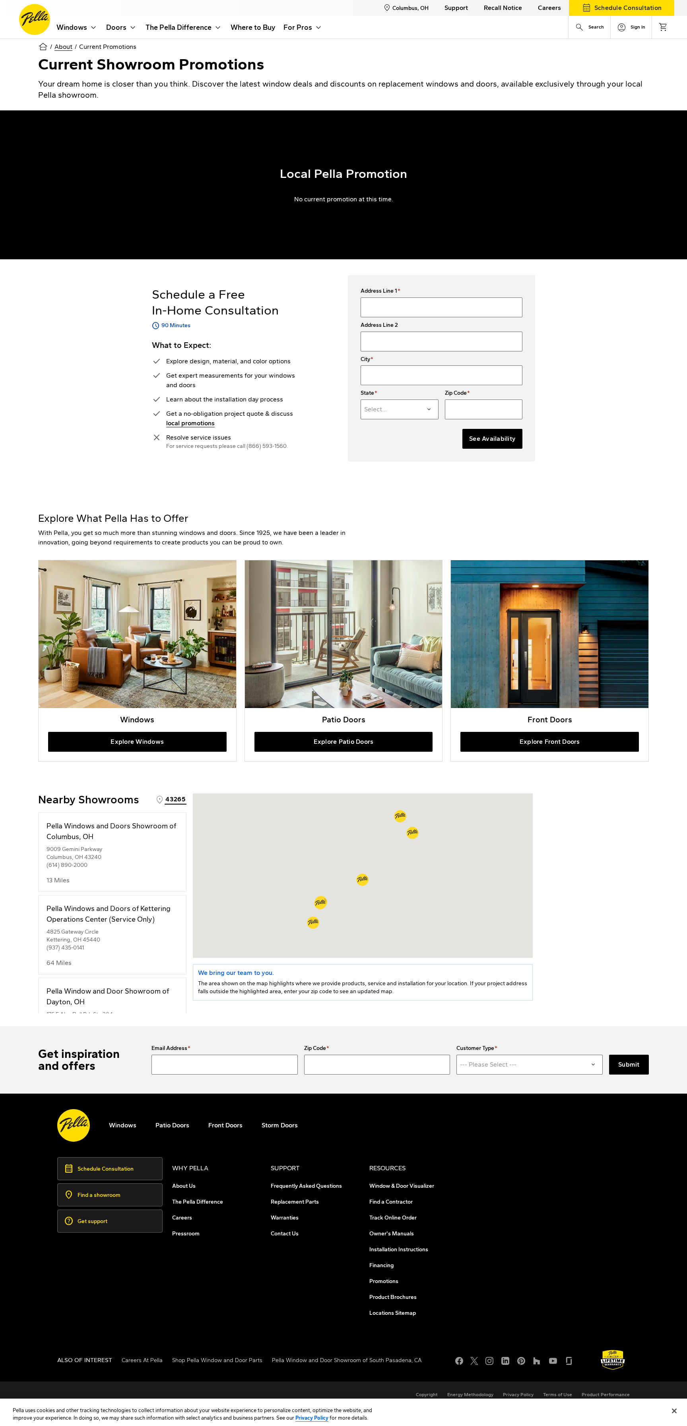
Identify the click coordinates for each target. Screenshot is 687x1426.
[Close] (674, 1411)
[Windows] (137, 660)
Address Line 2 (379, 325)
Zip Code (456, 393)
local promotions (190, 423)
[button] (362, 880)
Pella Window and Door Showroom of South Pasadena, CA (347, 1360)
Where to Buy (253, 27)
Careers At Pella (142, 1360)
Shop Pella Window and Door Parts (217, 1360)
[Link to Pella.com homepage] (34, 19)
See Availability (492, 438)
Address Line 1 (379, 291)
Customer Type (475, 1048)
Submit (629, 1064)
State (367, 393)
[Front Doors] (549, 660)
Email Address (169, 1048)
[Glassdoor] (569, 1360)
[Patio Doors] (343, 660)
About (63, 46)
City (365, 359)
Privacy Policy (311, 1418)
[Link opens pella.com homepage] (73, 1125)
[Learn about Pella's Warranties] (612, 1359)
